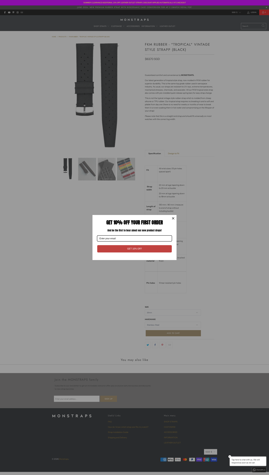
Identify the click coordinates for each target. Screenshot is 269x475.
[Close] (173, 218)
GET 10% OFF (134, 249)
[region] (134, 2)
